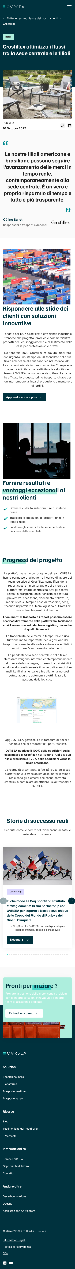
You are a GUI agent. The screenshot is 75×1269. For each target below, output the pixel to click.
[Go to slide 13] (34, 954)
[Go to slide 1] (7, 954)
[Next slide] (71, 901)
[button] (68, 7)
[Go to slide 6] (18, 954)
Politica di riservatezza (17, 1246)
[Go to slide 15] (38, 954)
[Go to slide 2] (9, 954)
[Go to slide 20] (49, 954)
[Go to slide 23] (56, 954)
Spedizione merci (13, 1076)
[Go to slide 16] (40, 954)
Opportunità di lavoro (16, 1166)
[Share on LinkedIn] (69, 125)
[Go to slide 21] (51, 954)
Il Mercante (10, 1136)
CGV (5, 1253)
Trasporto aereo (13, 1098)
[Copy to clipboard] (62, 125)
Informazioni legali (14, 1240)
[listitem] (37, 897)
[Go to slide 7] (20, 954)
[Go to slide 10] (27, 954)
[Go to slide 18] (45, 954)
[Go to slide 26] (62, 954)
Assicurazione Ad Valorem (19, 1210)
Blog (5, 1121)
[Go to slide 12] (31, 954)
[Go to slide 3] (11, 954)
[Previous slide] (3, 901)
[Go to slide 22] (53, 954)
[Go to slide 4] (14, 954)
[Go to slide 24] (58, 954)
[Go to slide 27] (64, 954)
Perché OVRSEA (13, 1159)
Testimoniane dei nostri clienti (21, 1128)
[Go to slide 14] (36, 954)
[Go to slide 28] (67, 954)
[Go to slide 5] (16, 954)
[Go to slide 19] (47, 954)
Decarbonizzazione (15, 1196)
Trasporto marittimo (15, 1091)
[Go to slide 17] (42, 954)
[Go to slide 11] (29, 954)
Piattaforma (10, 1084)
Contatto (8, 1173)
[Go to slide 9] (25, 954)
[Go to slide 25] (60, 954)
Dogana (7, 1203)
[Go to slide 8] (22, 954)
